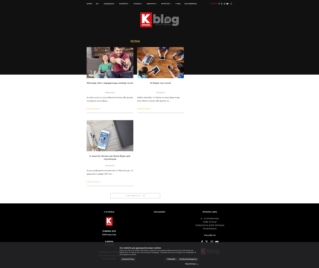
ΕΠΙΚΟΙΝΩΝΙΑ (210, 229)
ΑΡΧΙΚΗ (89, 3)
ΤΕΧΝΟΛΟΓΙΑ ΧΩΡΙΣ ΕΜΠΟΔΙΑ (209, 225)
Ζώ (97, 3)
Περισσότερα (190, 264)
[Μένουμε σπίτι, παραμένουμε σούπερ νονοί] (110, 62)
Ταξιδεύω (137, 3)
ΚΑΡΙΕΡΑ (109, 242)
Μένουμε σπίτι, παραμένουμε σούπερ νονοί (110, 83)
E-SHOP (213, 4)
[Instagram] (224, 3)
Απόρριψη (171, 259)
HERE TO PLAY (210, 222)
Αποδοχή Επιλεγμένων (188, 259)
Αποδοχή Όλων (128, 259)
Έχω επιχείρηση (191, 3)
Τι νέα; (178, 3)
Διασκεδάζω (109, 3)
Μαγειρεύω (123, 3)
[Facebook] (219, 3)
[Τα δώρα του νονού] (160, 62)
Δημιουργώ (151, 3)
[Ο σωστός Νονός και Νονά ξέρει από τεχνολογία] (110, 135)
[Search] (231, 3)
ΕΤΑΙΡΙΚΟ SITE (109, 231)
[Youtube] (227, 3)
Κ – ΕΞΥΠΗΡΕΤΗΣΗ (210, 219)
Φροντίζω (165, 3)
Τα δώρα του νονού (160, 83)
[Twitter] (222, 3)
